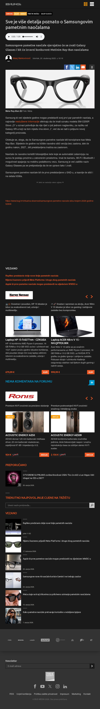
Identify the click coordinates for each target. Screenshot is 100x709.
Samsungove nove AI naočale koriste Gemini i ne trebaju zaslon (52, 576)
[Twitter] (72, 67)
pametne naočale (33, 14)
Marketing (76, 693)
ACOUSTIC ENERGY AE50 (20, 435)
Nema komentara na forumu (28, 381)
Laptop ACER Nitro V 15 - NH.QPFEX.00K (65, 341)
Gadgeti (23, 14)
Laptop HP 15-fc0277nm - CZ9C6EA (25, 339)
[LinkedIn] (77, 67)
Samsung (9, 14)
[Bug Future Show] (60, 640)
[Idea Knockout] (72, 640)
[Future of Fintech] (91, 640)
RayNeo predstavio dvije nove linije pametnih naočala (31, 275)
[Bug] (21, 640)
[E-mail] (83, 67)
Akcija (44, 454)
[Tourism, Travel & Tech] (82, 640)
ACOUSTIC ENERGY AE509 (66, 435)
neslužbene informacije (27, 121)
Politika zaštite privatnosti (45, 693)
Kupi (45, 372)
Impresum (64, 693)
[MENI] (92, 4)
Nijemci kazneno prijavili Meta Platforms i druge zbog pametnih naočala (40, 279)
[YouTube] (42, 686)
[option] (27, 338)
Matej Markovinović (22, 58)
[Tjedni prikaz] (85, 4)
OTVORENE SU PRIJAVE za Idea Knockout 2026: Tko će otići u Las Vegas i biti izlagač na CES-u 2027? (58, 476)
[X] (50, 686)
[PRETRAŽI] (92, 505)
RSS (12, 693)
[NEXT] (92, 296)
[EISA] (50, 677)
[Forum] (9, 640)
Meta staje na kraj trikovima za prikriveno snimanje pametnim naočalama (56, 594)
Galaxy (16, 14)
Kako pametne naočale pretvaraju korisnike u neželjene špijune (52, 612)
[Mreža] (32, 640)
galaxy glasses (46, 14)
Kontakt (86, 693)
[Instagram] (57, 686)
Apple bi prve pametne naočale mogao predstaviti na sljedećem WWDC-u (41, 284)
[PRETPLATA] (92, 666)
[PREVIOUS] (86, 296)
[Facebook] (66, 67)
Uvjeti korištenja (24, 693)
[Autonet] (45, 640)
